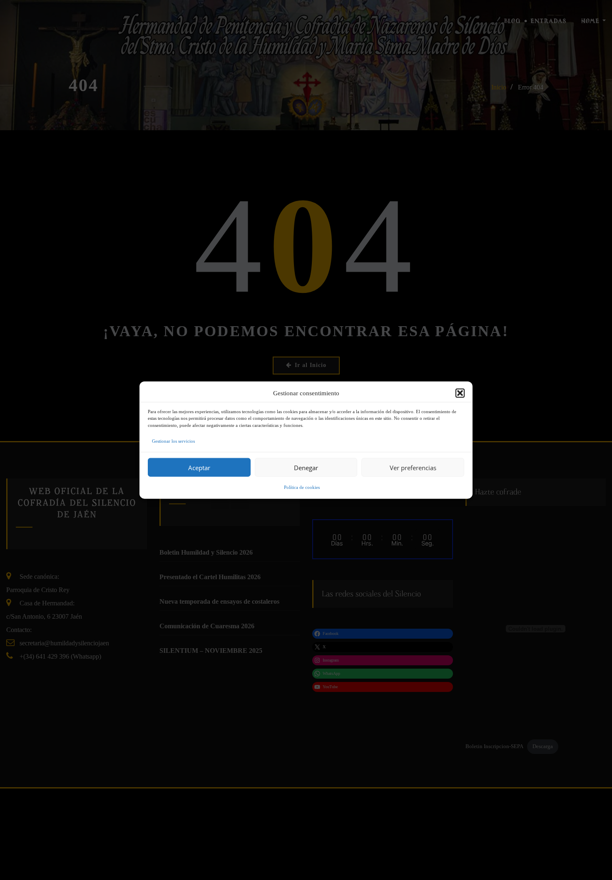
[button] (460, 393)
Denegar (306, 467)
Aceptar (199, 467)
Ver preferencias (413, 467)
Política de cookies (302, 487)
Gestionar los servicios (173, 441)
